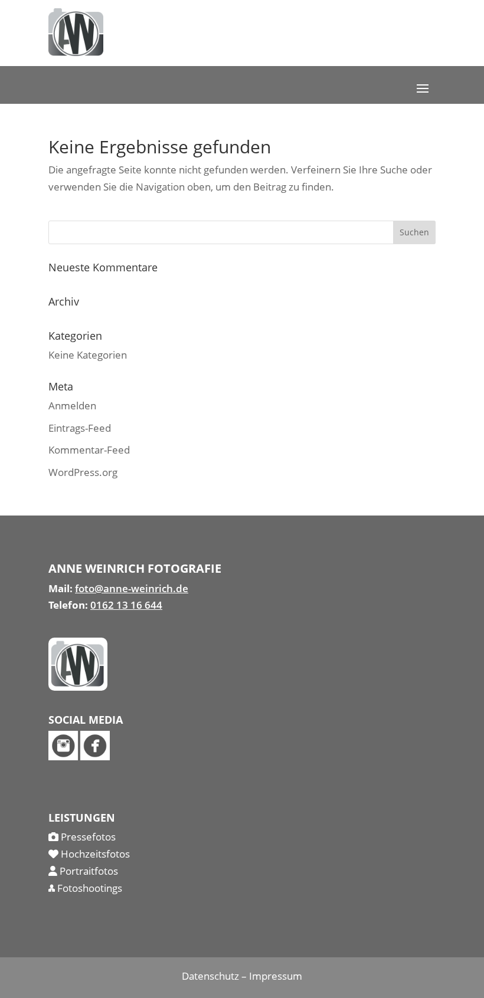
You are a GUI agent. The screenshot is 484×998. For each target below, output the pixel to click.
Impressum (275, 976)
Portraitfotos (87, 871)
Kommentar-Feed (89, 450)
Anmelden (72, 405)
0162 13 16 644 (126, 605)
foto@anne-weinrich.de (131, 588)
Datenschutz (210, 976)
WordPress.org (82, 472)
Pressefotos (87, 836)
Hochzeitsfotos (94, 854)
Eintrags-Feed (79, 428)
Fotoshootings (88, 888)
